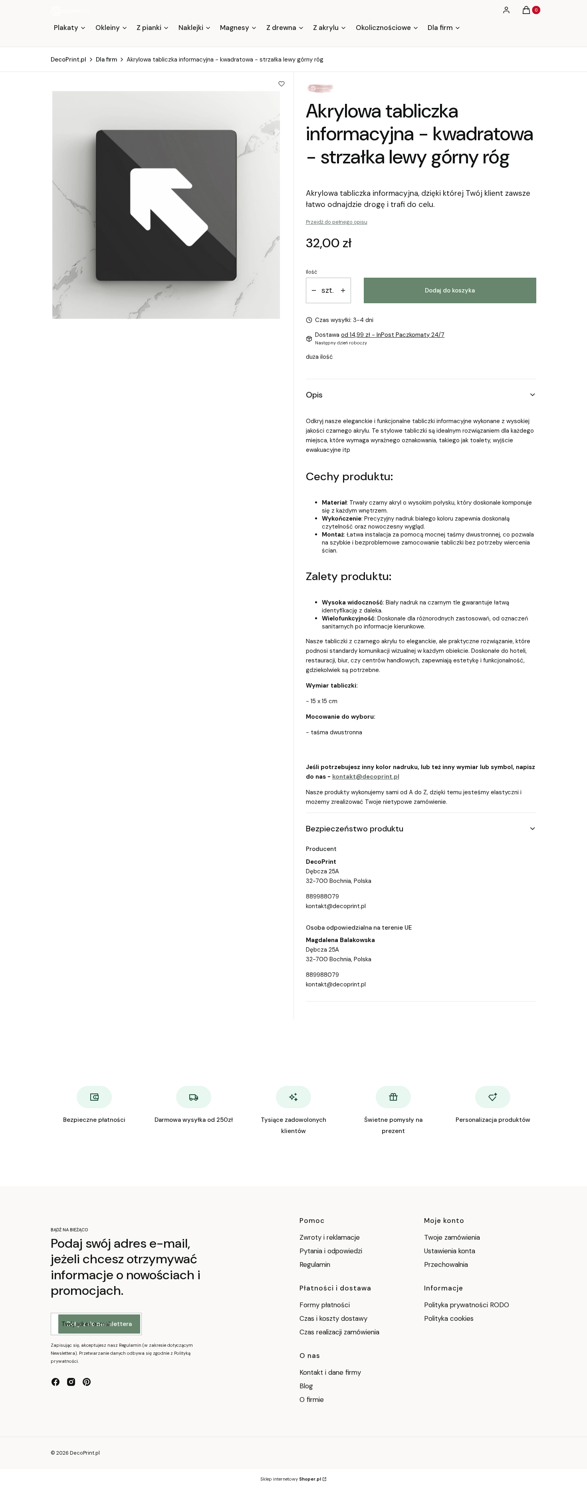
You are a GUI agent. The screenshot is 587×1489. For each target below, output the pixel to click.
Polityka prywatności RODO (466, 1304)
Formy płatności (324, 1304)
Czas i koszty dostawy (333, 1318)
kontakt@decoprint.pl (365, 777)
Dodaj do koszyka (450, 290)
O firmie (311, 1399)
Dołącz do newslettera (99, 1324)
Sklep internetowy (290, 1479)
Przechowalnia (446, 1264)
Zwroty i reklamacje (329, 1237)
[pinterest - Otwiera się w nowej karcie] (86, 1382)
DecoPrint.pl (68, 60)
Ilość (311, 271)
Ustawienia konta (449, 1250)
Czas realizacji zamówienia (339, 1332)
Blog (306, 1386)
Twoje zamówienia (452, 1237)
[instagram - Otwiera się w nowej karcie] (71, 1382)
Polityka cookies (449, 1318)
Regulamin (314, 1264)
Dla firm (106, 60)
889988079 (322, 897)
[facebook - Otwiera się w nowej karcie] (55, 1382)
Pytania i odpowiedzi (330, 1250)
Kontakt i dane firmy (330, 1372)
